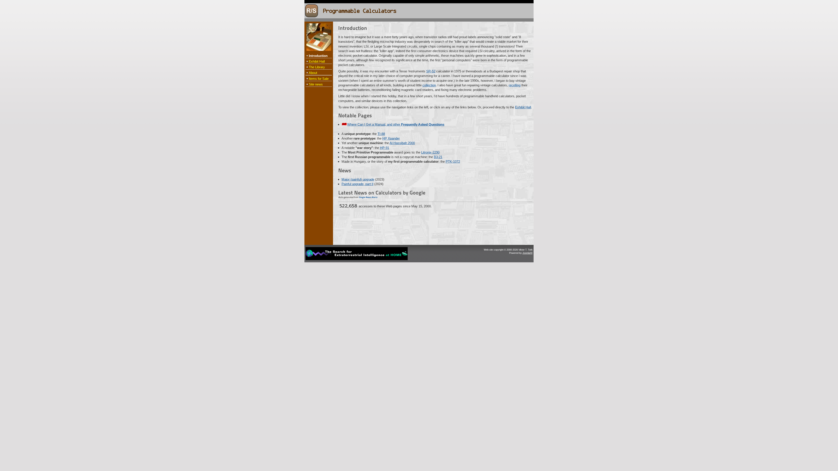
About (313, 73)
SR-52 (430, 71)
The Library (317, 67)
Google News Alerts (368, 197)
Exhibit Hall (317, 61)
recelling (514, 85)
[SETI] (357, 259)
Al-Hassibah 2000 (402, 143)
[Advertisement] (319, 158)
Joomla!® (527, 253)
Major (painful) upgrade (358, 179)
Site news (316, 84)
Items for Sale (319, 78)
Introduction (318, 56)
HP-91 (384, 148)
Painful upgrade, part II (357, 184)
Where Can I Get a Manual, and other (395, 124)
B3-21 (438, 157)
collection (429, 85)
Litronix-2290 (430, 152)
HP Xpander (391, 138)
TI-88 (381, 134)
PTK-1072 (453, 161)
